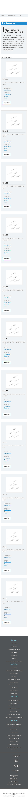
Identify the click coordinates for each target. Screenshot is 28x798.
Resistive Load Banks (14, 685)
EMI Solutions (17, 766)
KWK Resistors (16, 755)
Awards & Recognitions (14, 649)
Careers (14, 658)
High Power (14, 667)
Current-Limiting (14, 693)
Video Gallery (14, 750)
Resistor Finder (14, 730)
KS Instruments (16, 771)
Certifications (14, 652)
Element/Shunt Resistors (14, 714)
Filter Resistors (14, 690)
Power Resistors (12, 15)
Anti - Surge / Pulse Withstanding (14, 670)
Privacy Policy (17, 796)
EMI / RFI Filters (14, 780)
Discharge (14, 676)
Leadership (14, 646)
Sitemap (23, 796)
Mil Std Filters (14, 781)
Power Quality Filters (14, 783)
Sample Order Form (14, 744)
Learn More (6, 102)
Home (2, 15)
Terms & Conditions (8, 796)
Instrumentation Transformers (14, 784)
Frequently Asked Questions (14, 747)
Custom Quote (14, 741)
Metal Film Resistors (14, 706)
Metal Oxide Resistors (14, 709)
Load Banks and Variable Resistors (14, 717)
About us (14, 644)
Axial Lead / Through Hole (7, 96)
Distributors (14, 655)
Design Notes (14, 732)
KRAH (16, 761)
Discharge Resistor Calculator (14, 724)
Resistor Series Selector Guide (14, 727)
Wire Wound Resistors (14, 700)
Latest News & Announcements (14, 661)
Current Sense (14, 673)
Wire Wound (7, 90)
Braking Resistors (14, 778)
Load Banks (14, 776)
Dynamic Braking (14, 682)
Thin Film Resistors (14, 703)
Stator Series (14, 687)
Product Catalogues (14, 738)
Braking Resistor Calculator (14, 735)
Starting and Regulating (14, 679)
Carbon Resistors (14, 711)
